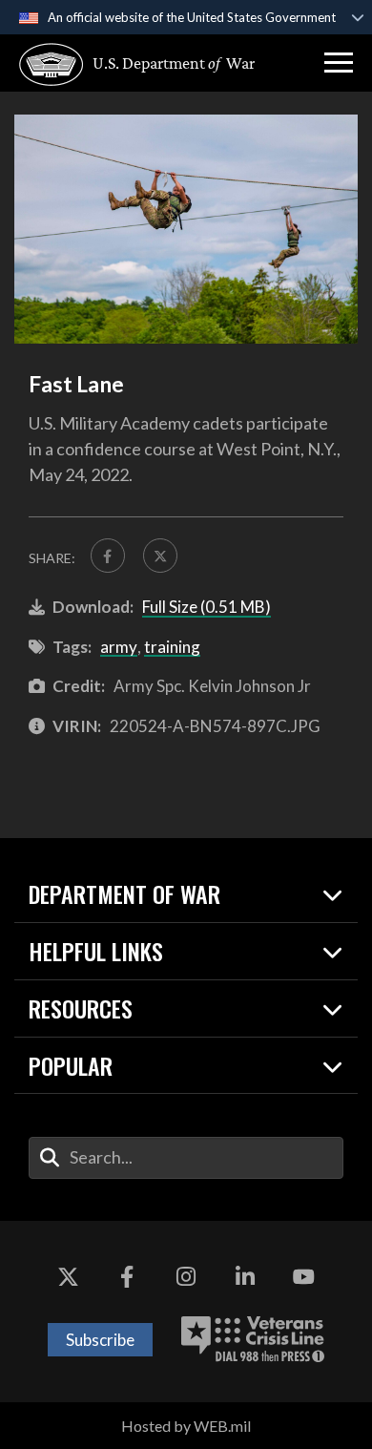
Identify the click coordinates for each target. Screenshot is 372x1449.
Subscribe (100, 1340)
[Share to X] (160, 555)
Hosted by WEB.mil (186, 1426)
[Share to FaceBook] (108, 555)
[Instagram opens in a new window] (186, 1278)
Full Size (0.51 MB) (206, 607)
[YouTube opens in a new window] (303, 1278)
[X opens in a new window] (69, 1278)
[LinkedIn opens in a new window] (245, 1278)
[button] (338, 63)
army (118, 647)
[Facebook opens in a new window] (127, 1278)
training (172, 647)
